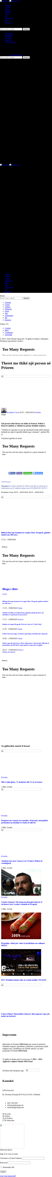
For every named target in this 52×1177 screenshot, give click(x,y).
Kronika (38, 412)
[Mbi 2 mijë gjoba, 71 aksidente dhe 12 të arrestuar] (21, 751)
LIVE (4, 594)
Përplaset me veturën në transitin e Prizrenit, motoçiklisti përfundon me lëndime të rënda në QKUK (24, 821)
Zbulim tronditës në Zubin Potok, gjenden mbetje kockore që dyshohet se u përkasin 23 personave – (23, 614)
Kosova (20, 619)
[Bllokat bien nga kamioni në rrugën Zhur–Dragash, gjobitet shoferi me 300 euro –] (26, 498)
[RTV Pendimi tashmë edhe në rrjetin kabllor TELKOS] (21, 975)
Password (3, 1163)
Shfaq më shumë (16, 55)
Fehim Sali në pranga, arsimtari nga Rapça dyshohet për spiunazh (24, 634)
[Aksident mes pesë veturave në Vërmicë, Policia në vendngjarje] (21, 830)
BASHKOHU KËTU (38, 488)
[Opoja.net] (9, 1)
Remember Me (8, 1167)
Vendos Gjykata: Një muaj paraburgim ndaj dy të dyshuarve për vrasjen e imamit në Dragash (21, 903)
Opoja (20, 608)
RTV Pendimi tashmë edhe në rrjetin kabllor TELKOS (23, 980)
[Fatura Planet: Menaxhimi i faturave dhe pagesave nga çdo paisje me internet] (21, 985)
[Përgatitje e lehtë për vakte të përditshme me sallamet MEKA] (21, 939)
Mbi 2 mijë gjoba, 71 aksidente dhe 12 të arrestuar (21, 782)
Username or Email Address (10, 1158)
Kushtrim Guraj (13, 412)
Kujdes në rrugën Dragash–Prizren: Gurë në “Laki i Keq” (22, 624)
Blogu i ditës (10, 589)
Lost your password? (8, 1176)
